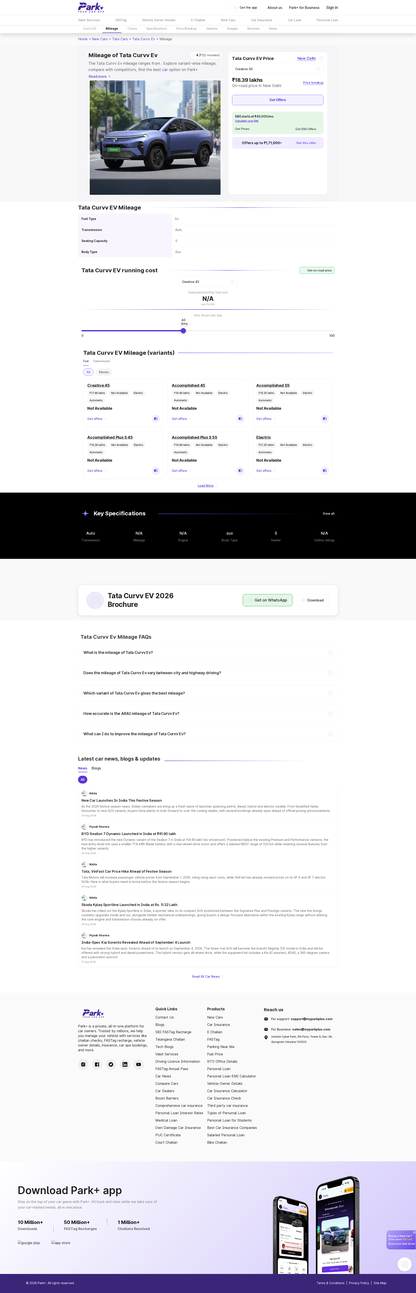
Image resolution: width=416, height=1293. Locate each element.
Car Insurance (218, 1024)
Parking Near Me (220, 1047)
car (165, 69)
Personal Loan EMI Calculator (231, 1076)
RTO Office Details (222, 1061)
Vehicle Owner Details (224, 1083)
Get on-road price (319, 270)
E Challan (214, 1032)
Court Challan (166, 1142)
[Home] (91, 8)
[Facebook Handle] (97, 1064)
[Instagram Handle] (83, 1064)
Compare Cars (166, 1083)
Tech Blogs (164, 1047)
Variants (212, 28)
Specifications (156, 28)
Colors (132, 28)
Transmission (101, 361)
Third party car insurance (227, 1105)
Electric (104, 372)
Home (83, 39)
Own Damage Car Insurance (178, 1127)
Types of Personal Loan (226, 1113)
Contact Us (164, 1017)
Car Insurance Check (224, 1098)
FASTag (213, 1039)
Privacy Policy (359, 1283)
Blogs (159, 1024)
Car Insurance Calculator (227, 1091)
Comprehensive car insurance (179, 1105)
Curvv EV (89, 28)
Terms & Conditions (330, 1283)
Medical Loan (166, 1120)
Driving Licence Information (177, 1061)
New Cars (100, 39)
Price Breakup (186, 28)
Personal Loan (219, 1069)
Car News (163, 1076)
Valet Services (166, 1054)
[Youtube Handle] (138, 1064)
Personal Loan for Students (229, 1120)
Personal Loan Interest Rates (179, 1113)
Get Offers (278, 100)
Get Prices (242, 129)
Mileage (112, 28)
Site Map (380, 1283)
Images (232, 28)
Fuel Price (215, 1054)
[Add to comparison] (156, 419)
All (88, 372)
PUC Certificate (168, 1135)
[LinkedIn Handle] (125, 1064)
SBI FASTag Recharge (173, 1032)
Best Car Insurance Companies (232, 1127)
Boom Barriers (167, 1098)
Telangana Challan (170, 1039)
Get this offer (306, 143)
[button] (208, 803)
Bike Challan (217, 1142)
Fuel (86, 361)
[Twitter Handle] (111, 1064)
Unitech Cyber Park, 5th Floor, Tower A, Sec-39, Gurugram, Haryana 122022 (301, 1039)
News (273, 28)
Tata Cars (120, 39)
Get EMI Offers (306, 129)
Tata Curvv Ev (143, 39)
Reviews (253, 28)
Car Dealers (164, 1091)
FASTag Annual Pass (171, 1069)
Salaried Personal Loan (226, 1135)
